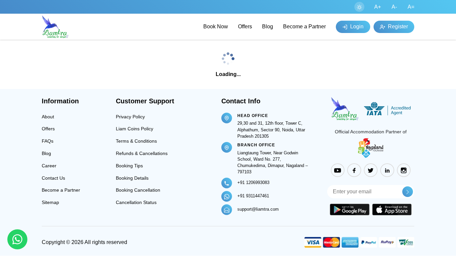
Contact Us (53, 178)
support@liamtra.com (258, 209)
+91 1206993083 (253, 182)
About (48, 116)
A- (394, 7)
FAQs (47, 141)
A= (411, 7)
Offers (245, 26)
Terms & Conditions (136, 141)
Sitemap (50, 202)
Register (397, 26)
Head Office (252, 115)
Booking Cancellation (138, 190)
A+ (377, 7)
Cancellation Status (136, 202)
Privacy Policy (130, 116)
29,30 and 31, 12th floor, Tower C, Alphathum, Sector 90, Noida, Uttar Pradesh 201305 (271, 129)
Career (49, 165)
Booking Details (132, 178)
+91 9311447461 (253, 195)
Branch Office (256, 145)
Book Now (215, 26)
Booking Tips (129, 165)
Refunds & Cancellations (142, 153)
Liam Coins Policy (134, 128)
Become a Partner (304, 26)
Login (356, 26)
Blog (267, 26)
